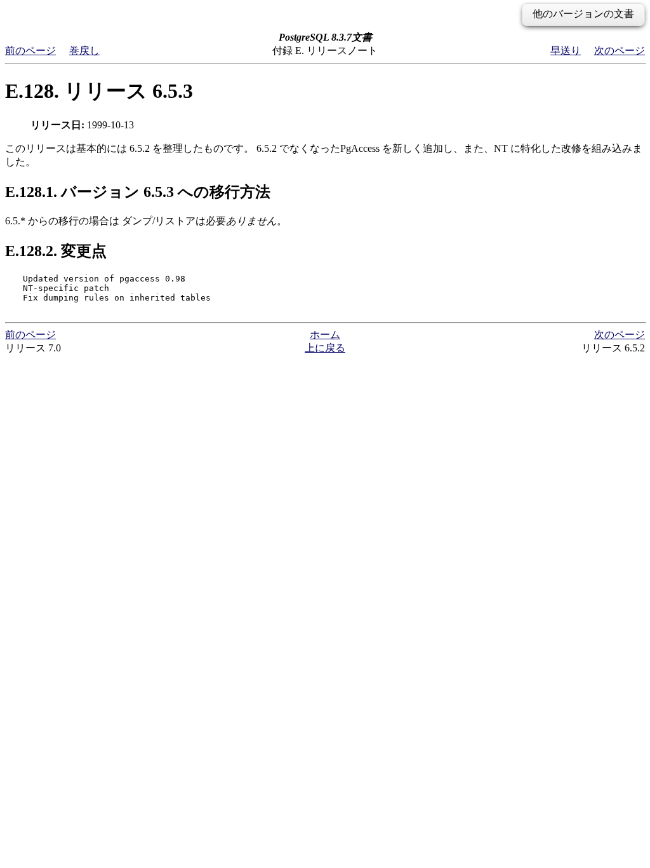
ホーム (325, 334)
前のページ (30, 50)
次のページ (619, 50)
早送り (565, 50)
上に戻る (325, 347)
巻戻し (84, 50)
